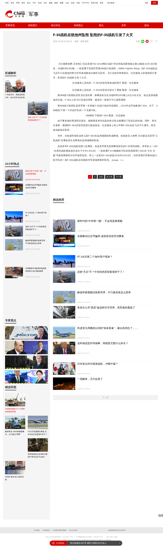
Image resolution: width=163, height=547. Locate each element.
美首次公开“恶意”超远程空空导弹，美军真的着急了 (106, 307)
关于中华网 (55, 540)
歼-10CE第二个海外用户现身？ (35, 214)
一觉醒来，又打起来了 (90, 379)
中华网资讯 (46, 530)
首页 (7, 3)
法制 (78, 3)
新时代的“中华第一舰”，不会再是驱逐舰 (35, 172)
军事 (18, 3)
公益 (67, 3)
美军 (123, 25)
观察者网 (84, 41)
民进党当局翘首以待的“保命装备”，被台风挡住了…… (107, 328)
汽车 (34, 3)
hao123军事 (73, 530)
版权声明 (85, 540)
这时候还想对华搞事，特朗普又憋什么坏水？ (102, 343)
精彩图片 (32, 25)
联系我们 (71, 540)
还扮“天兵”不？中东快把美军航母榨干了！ (35, 228)
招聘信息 (78, 540)
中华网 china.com (16, 14)
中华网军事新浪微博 (59, 530)
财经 (23, 3)
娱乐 (29, 3)
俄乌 (101, 25)
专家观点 (78, 25)
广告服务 (63, 540)
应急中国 (94, 3)
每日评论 (55, 25)
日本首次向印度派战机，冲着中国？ (97, 363)
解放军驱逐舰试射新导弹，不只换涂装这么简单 (36, 241)
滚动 (146, 25)
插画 (56, 3)
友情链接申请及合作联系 (117, 530)
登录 (154, 3)
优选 (72, 3)
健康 (61, 3)
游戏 (40, 3)
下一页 (118, 177)
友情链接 (100, 540)
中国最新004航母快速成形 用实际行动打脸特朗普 (35, 269)
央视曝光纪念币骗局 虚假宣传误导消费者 (36, 186)
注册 (146, 3)
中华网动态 (108, 540)
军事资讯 (10, 25)
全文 (101, 177)
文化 (45, 3)
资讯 (12, 3)
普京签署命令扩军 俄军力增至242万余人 (88, 543)
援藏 (50, 3)
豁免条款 (92, 540)
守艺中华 (85, 3)
